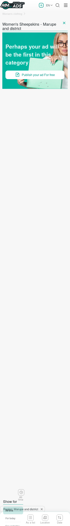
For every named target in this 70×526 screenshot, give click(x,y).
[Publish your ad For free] (41, 5)
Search (57, 5)
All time (9, 510)
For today (10, 518)
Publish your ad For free (38, 75)
